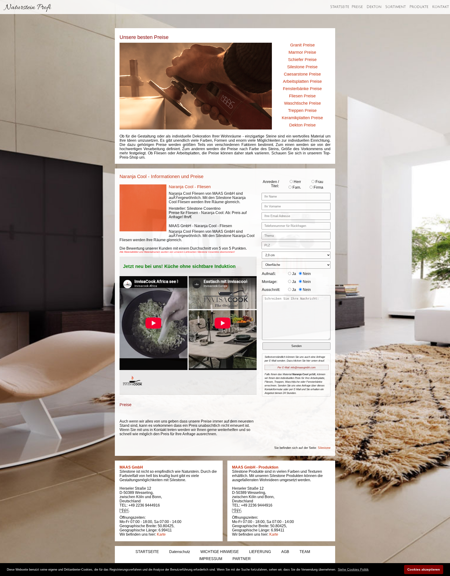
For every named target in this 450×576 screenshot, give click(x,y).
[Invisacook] (132, 390)
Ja (293, 274)
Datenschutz (179, 552)
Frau (319, 182)
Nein (306, 274)
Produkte (418, 7)
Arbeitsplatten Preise (302, 81)
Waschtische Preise (302, 103)
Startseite (339, 7)
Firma (318, 187)
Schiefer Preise (302, 59)
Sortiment (395, 7)
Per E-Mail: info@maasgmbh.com (296, 367)
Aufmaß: (269, 274)
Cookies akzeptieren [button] (423, 569)
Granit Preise (302, 45)
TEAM (305, 552)
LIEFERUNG (260, 552)
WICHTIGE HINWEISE (219, 552)
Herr (297, 182)
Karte (161, 534)
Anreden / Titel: (271, 184)
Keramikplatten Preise (302, 117)
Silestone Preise (302, 67)
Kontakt (440, 7)
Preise (357, 7)
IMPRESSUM (210, 559)
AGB (285, 552)
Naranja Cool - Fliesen (190, 186)
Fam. (296, 187)
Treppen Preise (302, 110)
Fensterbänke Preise (302, 88)
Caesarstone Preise (302, 74)
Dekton (374, 7)
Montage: (269, 282)
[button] (353, 569)
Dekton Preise (302, 125)
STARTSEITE (147, 552)
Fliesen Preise (302, 96)
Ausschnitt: (271, 290)
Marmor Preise (302, 52)
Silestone (324, 448)
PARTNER (241, 559)
